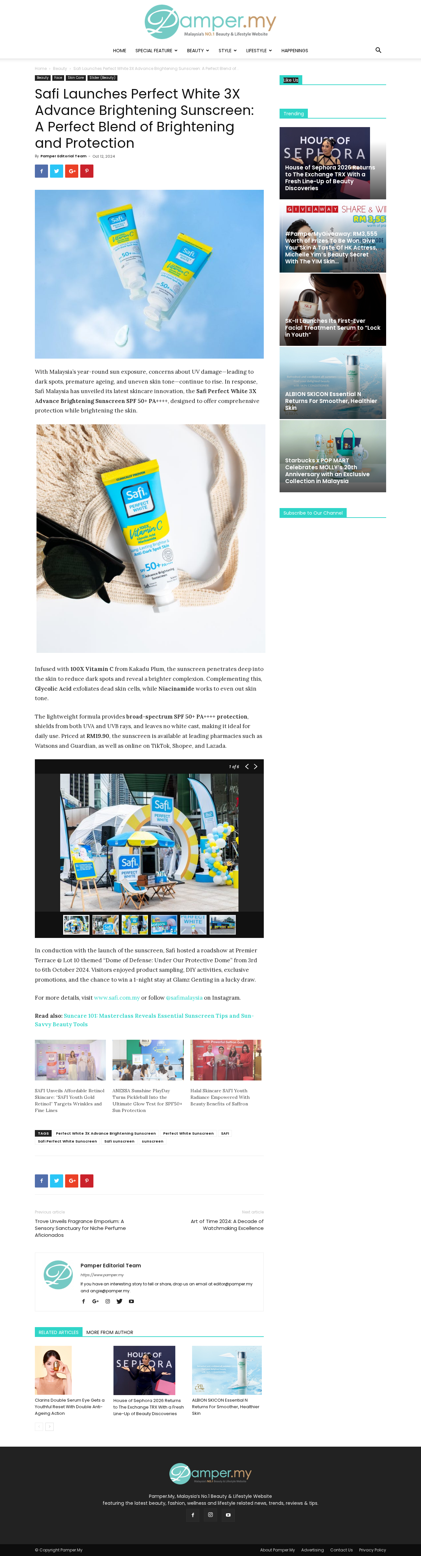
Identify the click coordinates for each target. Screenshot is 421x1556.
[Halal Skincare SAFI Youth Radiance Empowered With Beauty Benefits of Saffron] (225, 1060)
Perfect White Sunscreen (188, 1133)
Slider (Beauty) (102, 77)
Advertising (312, 1550)
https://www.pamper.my (102, 1275)
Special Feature (154, 50)
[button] (378, 51)
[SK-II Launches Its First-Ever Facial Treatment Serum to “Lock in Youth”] (333, 310)
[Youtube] (133, 1302)
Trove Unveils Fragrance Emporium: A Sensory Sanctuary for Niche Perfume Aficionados (80, 1228)
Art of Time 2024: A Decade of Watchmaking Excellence (227, 1225)
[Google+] (98, 1302)
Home (119, 50)
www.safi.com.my (117, 997)
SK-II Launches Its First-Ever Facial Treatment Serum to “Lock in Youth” (333, 328)
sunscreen (152, 1141)
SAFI (225, 1133)
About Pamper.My (277, 1550)
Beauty (195, 50)
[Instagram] (110, 1302)
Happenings (295, 50)
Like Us (291, 80)
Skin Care (76, 77)
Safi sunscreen (119, 1141)
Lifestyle (256, 50)
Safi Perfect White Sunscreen (67, 1141)
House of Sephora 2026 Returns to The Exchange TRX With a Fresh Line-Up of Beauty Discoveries (148, 1407)
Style (225, 50)
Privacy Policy (372, 1550)
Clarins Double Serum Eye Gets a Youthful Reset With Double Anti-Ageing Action (70, 1406)
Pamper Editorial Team (63, 156)
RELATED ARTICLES (59, 1332)
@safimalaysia (184, 997)
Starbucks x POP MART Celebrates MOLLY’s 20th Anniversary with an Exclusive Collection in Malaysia (327, 470)
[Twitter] (121, 1302)
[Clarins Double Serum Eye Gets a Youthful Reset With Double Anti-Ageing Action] (71, 1370)
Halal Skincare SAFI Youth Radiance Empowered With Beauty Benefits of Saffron (220, 1097)
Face (58, 77)
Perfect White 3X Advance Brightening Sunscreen (106, 1133)
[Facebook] (86, 1302)
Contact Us (341, 1550)
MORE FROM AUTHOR (110, 1332)
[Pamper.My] (210, 22)
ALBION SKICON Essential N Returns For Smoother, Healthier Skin (226, 1406)
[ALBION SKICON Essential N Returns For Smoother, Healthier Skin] (228, 1370)
